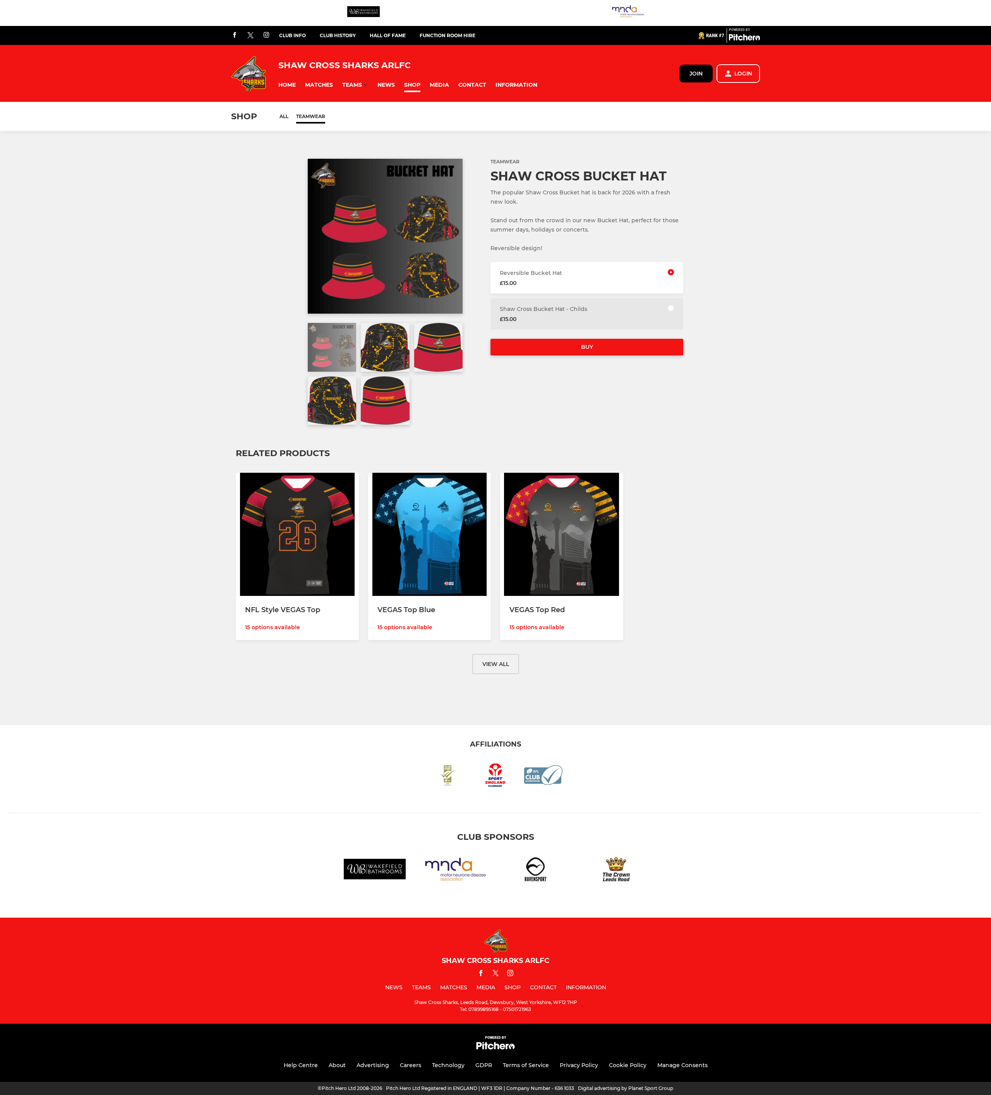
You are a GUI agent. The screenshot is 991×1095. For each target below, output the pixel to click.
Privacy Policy (579, 1065)
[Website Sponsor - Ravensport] (536, 870)
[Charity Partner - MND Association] (628, 13)
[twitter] (250, 35)
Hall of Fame (388, 35)
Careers (410, 1065)
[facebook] (234, 35)
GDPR (483, 1065)
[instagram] (266, 35)
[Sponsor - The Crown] (616, 870)
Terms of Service (526, 1065)
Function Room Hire (447, 35)
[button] (287, 85)
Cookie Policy (627, 1065)
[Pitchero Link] (744, 38)
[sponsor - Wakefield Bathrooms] (363, 13)
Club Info (292, 35)
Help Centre (301, 1065)
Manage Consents (682, 1065)
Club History (338, 35)
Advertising (373, 1065)
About (337, 1065)
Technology (448, 1065)
